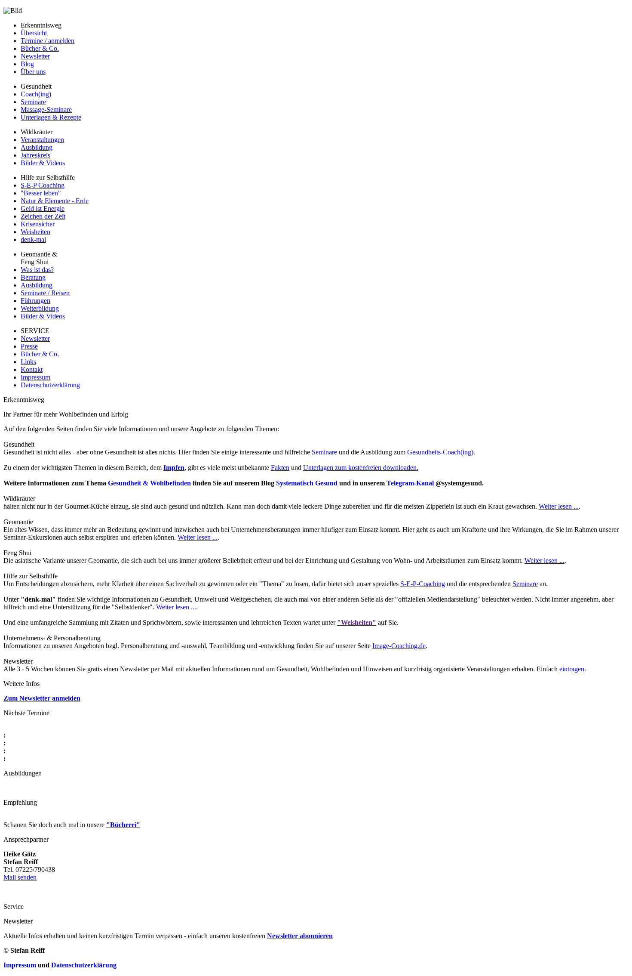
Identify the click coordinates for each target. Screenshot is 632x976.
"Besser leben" (41, 193)
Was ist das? (37, 269)
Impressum (35, 377)
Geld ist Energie (42, 208)
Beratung (33, 277)
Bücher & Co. (40, 48)
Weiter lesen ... (559, 506)
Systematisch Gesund (306, 483)
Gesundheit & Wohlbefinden (149, 483)
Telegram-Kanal (410, 483)
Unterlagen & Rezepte (51, 117)
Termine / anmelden (47, 40)
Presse (29, 346)
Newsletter (35, 56)
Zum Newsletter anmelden (41, 698)
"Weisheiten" (356, 622)
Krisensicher (38, 224)
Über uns (33, 71)
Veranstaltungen (42, 139)
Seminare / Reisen (45, 293)
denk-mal (33, 239)
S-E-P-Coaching (422, 583)
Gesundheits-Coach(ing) (440, 452)
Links (28, 361)
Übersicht (34, 33)
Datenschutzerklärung (50, 385)
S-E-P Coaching (42, 185)
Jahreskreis (35, 155)
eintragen (571, 669)
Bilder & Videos (43, 163)
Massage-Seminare (46, 109)
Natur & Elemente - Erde (55, 200)
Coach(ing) (36, 94)
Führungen (35, 300)
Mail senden (20, 877)
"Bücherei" (123, 824)
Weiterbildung (40, 308)
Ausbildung (36, 147)
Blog (27, 64)
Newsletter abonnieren (300, 935)
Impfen (173, 467)
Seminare (33, 101)
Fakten (280, 467)
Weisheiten (35, 231)
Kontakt (32, 369)
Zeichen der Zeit (43, 216)
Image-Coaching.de (399, 645)
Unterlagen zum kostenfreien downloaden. (360, 467)
